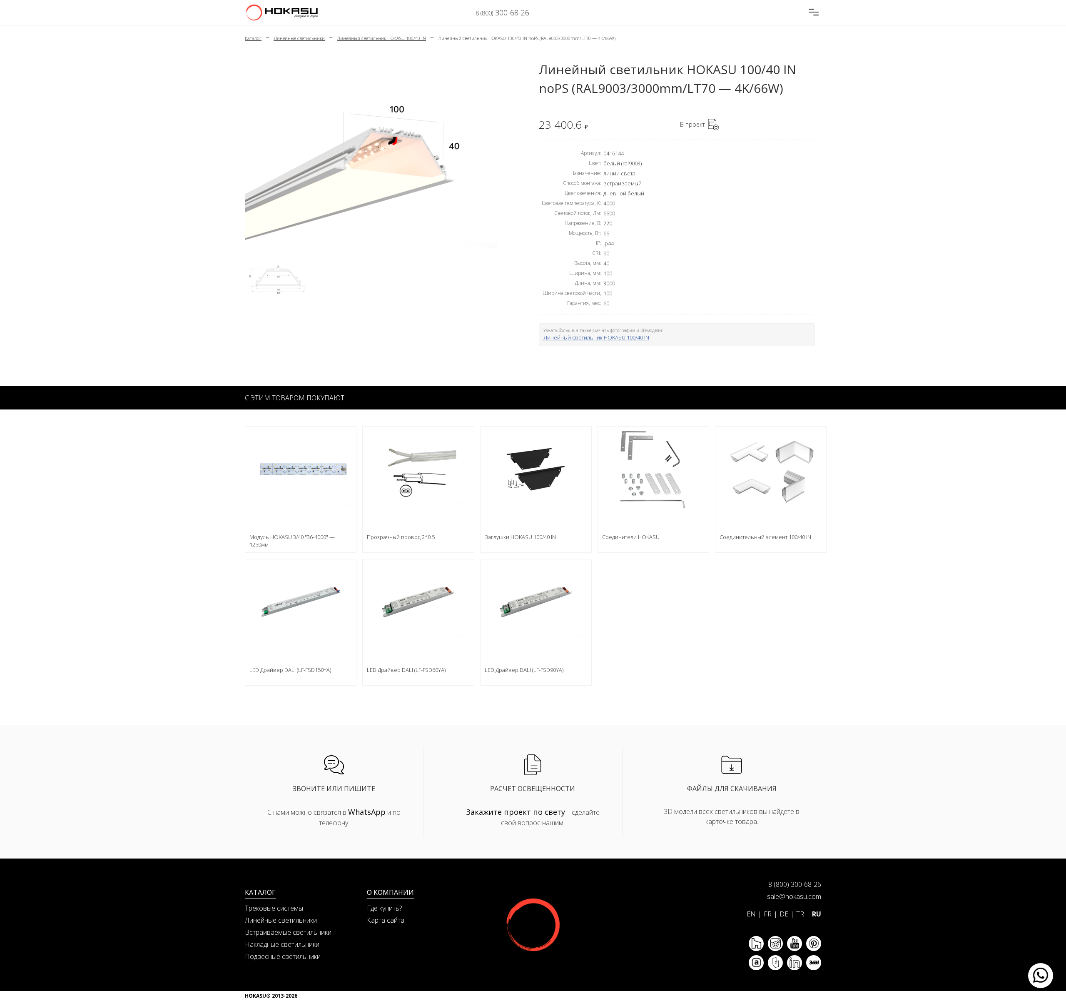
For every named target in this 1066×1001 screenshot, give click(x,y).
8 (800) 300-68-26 (794, 884)
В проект (692, 124)
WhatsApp (367, 812)
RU (816, 914)
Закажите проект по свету (515, 812)
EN (751, 914)
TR (800, 914)
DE (784, 914)
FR (768, 914)
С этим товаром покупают (294, 397)
